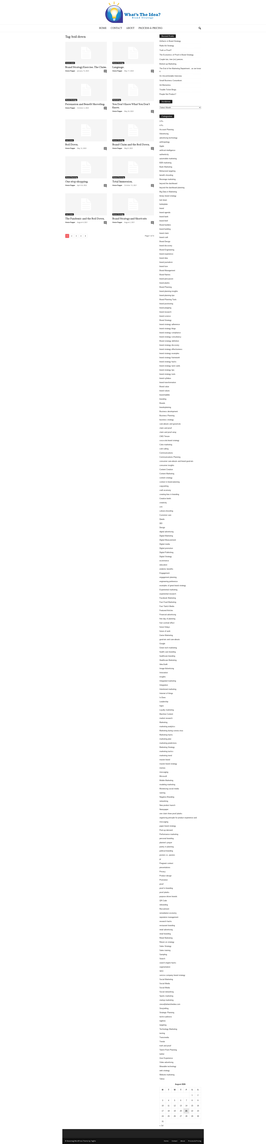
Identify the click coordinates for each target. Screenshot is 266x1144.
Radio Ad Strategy (166, 46)
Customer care (165, 515)
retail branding (165, 934)
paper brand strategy (167, 826)
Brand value (164, 387)
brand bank (163, 217)
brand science (165, 316)
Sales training (164, 950)
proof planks (164, 892)
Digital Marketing (166, 536)
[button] (200, 28)
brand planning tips (167, 295)
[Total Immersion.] (133, 167)
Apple (161, 146)
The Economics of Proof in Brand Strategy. (176, 55)
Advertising (163, 134)
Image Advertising (166, 668)
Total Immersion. (122, 182)
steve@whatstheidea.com (169, 1004)
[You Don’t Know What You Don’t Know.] (133, 90)
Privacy (162, 872)
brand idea (163, 258)
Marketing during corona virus (171, 731)
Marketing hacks (166, 735)
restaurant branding (167, 925)
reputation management (168, 917)
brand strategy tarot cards (169, 366)
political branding (166, 851)
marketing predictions (168, 743)
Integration (163, 685)
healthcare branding (167, 656)
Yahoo (161, 1079)
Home (103, 28)
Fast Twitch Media (166, 606)
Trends (162, 1042)
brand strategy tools (167, 374)
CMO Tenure (164, 436)
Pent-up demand (166, 830)
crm (161, 507)
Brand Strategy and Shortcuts (129, 219)
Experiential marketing (168, 590)
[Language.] (133, 53)
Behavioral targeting (167, 171)
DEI (161, 523)
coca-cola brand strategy (169, 440)
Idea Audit (163, 664)
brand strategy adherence (169, 324)
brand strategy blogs (167, 328)
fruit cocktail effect (166, 623)
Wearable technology (167, 1066)
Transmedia (164, 1037)
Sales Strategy (165, 946)
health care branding (167, 652)
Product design (165, 876)
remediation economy (168, 913)
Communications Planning (169, 457)
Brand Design (164, 241)
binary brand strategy (167, 196)
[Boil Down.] (86, 130)
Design (162, 527)
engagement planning (168, 577)
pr (160, 859)
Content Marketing (166, 474)
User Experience (166, 1058)
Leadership (163, 702)
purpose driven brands (168, 896)
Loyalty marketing (166, 710)
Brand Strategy (118, 63)
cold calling (163, 449)
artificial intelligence (167, 150)
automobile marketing (168, 159)
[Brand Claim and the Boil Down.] (133, 130)
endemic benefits (166, 569)
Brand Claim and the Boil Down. (131, 144)
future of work (164, 631)
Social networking (166, 992)
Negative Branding (166, 797)
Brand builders (165, 225)
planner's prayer (165, 843)
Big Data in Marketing (168, 192)
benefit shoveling (166, 175)
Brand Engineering (166, 250)
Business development (168, 411)
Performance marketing (168, 834)
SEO (161, 971)
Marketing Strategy (167, 747)
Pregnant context (166, 863)
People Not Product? (167, 94)
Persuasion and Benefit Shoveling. (85, 104)
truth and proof (165, 1046)
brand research (165, 312)
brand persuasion (166, 279)
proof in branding (166, 888)
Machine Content (166, 714)
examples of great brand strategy (172, 586)
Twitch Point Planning (168, 1050)
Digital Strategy (165, 556)
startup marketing (166, 1000)
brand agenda (164, 212)
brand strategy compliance (170, 333)
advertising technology (168, 138)
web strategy (164, 1071)
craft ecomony (165, 490)
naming (162, 793)
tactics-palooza (165, 1017)
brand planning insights (168, 291)
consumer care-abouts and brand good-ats (176, 461)
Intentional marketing (167, 689)
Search (162, 959)
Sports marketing (166, 996)
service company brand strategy (172, 975)
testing (162, 1033)
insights (162, 677)
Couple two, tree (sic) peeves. (171, 59)
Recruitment (164, 909)
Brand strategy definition (169, 341)
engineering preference (168, 581)
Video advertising (166, 1062)
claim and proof (165, 428)
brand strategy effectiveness (170, 349)
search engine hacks (167, 963)
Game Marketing (166, 635)
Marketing (116, 100)
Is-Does (162, 697)
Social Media (164, 983)
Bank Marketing (165, 167)
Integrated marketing (167, 681)
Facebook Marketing (167, 598)
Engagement (164, 573)
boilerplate (163, 204)
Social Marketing (166, 979)
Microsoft (163, 776)
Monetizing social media (169, 789)
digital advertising (166, 532)
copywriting (163, 486)
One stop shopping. (76, 182)
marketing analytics (167, 726)
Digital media (164, 544)
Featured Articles (166, 610)
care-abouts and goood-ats (170, 424)
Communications (166, 453)
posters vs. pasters (167, 855)
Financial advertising (167, 615)
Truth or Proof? (165, 50)
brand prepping (165, 308)
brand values (164, 391)
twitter (161, 1054)
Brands (162, 403)
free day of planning (167, 619)
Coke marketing (165, 445)
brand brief (163, 221)
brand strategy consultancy (170, 337)
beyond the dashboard (168, 183)
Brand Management (167, 270)
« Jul (161, 1126)
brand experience (166, 254)
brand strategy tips (166, 370)
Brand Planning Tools (168, 299)
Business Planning (166, 416)
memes (162, 768)
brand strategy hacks (167, 362)
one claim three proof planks (170, 814)
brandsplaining (165, 407)
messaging (163, 772)
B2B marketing (165, 163)
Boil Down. (71, 144)
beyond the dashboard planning (171, 188)
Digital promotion (166, 548)
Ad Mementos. (165, 85)
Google (162, 644)
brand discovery (165, 246)
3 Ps (161, 121)
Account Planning (166, 130)
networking (163, 801)
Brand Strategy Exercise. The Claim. (86, 67)
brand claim (70, 63)
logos (161, 706)
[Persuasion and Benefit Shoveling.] (86, 90)
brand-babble (164, 395)
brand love (163, 266)
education (163, 565)
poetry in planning (166, 847)
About (130, 28)
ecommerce (164, 561)
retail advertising (166, 930)
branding (162, 399)
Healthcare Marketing (168, 660)
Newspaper (163, 809)
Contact (116, 28)
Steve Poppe (70, 71)
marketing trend (165, 755)
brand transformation (167, 382)
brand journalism (166, 262)
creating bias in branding (169, 494)
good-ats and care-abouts (169, 639)
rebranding (163, 905)
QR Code (163, 901)
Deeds (162, 519)
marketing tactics (166, 751)
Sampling (163, 954)
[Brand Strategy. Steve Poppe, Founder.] (133, 12)
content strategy (165, 478)
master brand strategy (168, 764)
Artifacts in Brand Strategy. (170, 41)
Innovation (163, 673)
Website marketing (166, 1075)
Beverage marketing (167, 179)
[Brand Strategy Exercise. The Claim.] (86, 53)
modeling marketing (167, 784)
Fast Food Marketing (167, 602)
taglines (162, 1021)
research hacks (165, 921)
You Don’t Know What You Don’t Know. (131, 106)
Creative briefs (165, 498)
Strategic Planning (166, 1012)
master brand (164, 760)
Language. (118, 67)
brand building (165, 229)
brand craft (163, 237)
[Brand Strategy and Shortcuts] (133, 204)
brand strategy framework (169, 358)
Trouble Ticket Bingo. (168, 90)
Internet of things (166, 693)
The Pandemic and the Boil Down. (85, 219)
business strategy (166, 420)
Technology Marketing (168, 1029)
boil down (69, 140)
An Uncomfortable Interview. (170, 76)
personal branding (166, 838)
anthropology (164, 142)
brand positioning (166, 304)
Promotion (163, 880)
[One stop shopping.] (86, 167)
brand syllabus (165, 378)
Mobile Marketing (166, 780)
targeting (162, 1025)
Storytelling (163, 1008)
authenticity (164, 154)
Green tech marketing (168, 648)
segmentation (164, 967)
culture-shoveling (166, 511)
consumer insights (166, 465)
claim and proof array (167, 432)
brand (161, 208)
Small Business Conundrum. (170, 80)
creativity (163, 503)
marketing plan (165, 739)
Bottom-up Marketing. (168, 64)
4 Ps (161, 125)
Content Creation (166, 469)
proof (161, 884)
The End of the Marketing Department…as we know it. (180, 69)
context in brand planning (169, 482)
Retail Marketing (165, 938)
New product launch (167, 805)
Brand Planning (71, 177)
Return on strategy (166, 942)
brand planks (164, 283)
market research (165, 718)
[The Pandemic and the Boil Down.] (86, 204)
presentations (164, 867)
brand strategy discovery (169, 345)
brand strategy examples (169, 353)
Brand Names (164, 275)
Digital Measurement (167, 540)
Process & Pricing (151, 28)
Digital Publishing (166, 552)
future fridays (164, 627)
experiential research (167, 594)
